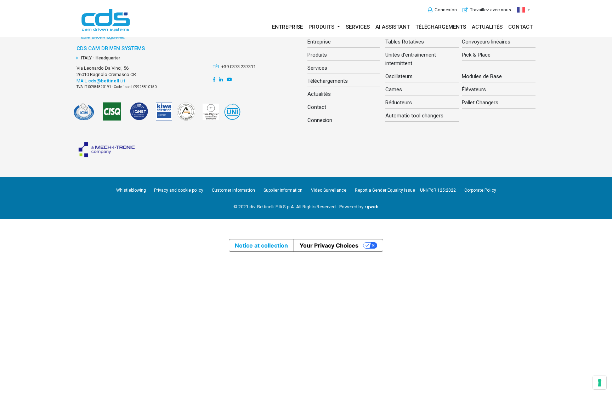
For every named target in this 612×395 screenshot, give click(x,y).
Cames (393, 89)
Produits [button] (322, 27)
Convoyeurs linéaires (486, 42)
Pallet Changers (480, 102)
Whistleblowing (131, 190)
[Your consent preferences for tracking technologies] (599, 382)
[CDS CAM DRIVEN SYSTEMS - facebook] (214, 79)
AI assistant (392, 27)
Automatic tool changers (414, 115)
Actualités (487, 27)
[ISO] (112, 115)
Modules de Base (482, 76)
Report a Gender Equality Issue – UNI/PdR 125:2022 (405, 190)
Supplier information (283, 190)
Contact (520, 27)
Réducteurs (398, 102)
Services (358, 27)
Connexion (444, 9)
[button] (523, 10)
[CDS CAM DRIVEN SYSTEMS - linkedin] (221, 79)
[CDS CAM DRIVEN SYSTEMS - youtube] (229, 79)
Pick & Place (476, 55)
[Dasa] (209, 115)
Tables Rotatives (404, 42)
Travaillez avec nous (489, 9)
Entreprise (287, 27)
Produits (317, 55)
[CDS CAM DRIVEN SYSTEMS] (105, 20)
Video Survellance (328, 190)
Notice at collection (261, 245)
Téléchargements (440, 27)
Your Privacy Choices (329, 245)
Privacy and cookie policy (178, 190)
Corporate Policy (480, 190)
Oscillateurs (399, 76)
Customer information (233, 190)
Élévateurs (474, 89)
